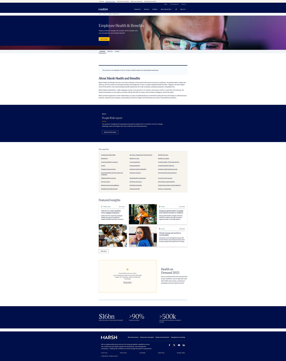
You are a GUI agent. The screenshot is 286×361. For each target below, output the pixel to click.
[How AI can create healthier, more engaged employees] (113, 235)
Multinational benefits (136, 185)
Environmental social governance (167, 173)
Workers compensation (164, 189)
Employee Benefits (135, 165)
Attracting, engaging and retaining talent (141, 155)
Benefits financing (163, 155)
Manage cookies (127, 282)
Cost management (135, 162)
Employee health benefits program (167, 169)
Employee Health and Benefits (138, 169)
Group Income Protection (165, 178)
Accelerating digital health (108, 155)
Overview (102, 51)
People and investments (136, 1)
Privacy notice (123, 352)
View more (104, 251)
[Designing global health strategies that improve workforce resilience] (143, 214)
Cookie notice (161, 352)
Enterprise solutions (135, 173)
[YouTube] (179, 345)
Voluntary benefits (135, 189)
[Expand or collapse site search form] (176, 9)
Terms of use (104, 352)
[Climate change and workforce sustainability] (143, 236)
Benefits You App (134, 158)
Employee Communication (108, 169)
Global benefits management (138, 178)
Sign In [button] (165, 4)
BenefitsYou (104, 158)
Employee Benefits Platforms (166, 165)
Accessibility (142, 352)
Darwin (103, 165)
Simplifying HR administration (109, 189)
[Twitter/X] (174, 345)
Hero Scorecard (105, 182)
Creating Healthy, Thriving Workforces (168, 162)
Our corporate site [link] (174, 4)
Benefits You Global (163, 158)
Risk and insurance (110, 1)
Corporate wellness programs (109, 162)
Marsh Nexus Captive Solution (166, 182)
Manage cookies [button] (181, 352)
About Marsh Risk (166, 9)
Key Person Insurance (136, 182)
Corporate (101, 1)
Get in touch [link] (104, 39)
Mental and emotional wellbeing (110, 185)
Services (146, 9)
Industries (137, 9)
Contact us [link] (183, 4)
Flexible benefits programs (108, 178)
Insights (154, 9)
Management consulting (150, 1)
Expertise (110, 51)
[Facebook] (169, 345)
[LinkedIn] (184, 345)
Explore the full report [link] (110, 132)
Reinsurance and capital (123, 1)
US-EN (183, 9)
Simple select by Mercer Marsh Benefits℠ (169, 185)
